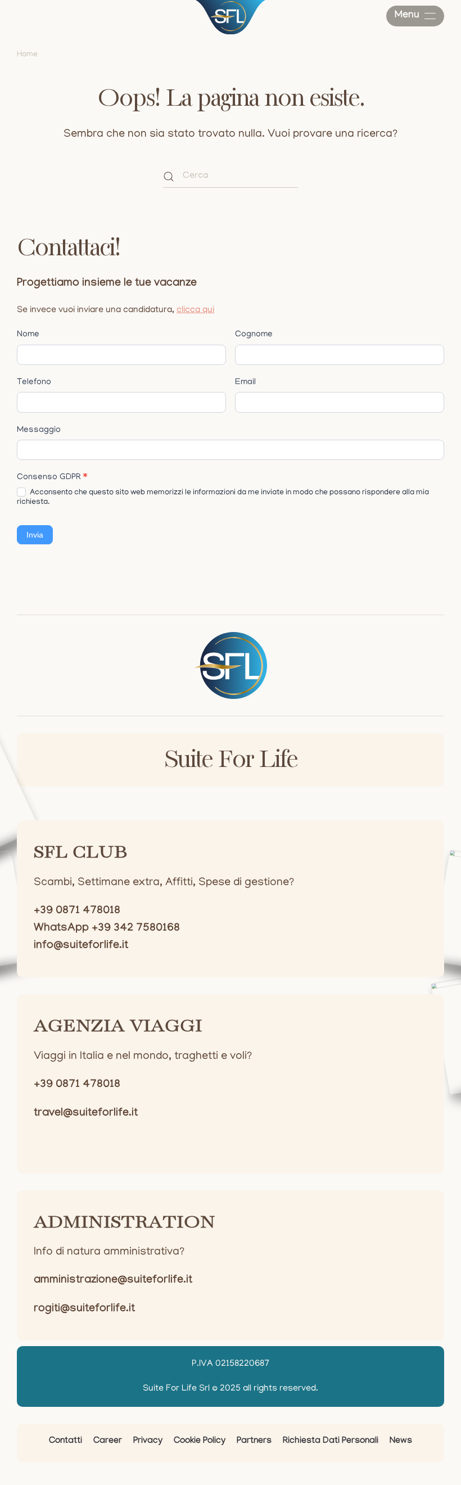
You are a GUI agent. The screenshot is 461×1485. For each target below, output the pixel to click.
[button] (415, 16)
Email (245, 382)
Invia (34, 534)
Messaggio (39, 430)
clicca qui (195, 310)
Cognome (254, 334)
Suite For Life (230, 760)
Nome (28, 334)
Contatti (65, 1441)
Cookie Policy (199, 1441)
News (401, 1441)
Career (107, 1441)
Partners (254, 1441)
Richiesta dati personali (330, 1441)
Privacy (147, 1441)
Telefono (34, 382)
